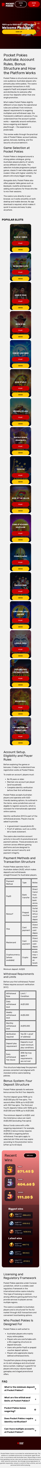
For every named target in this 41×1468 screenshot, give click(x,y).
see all (30, 1155)
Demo (20, 250)
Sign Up (34, 4)
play (20, 243)
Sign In (21, 4)
